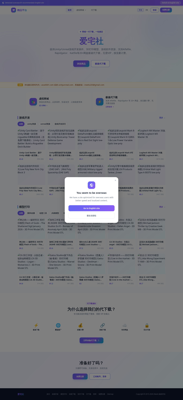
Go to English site (91, 208)
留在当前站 (91, 215)
